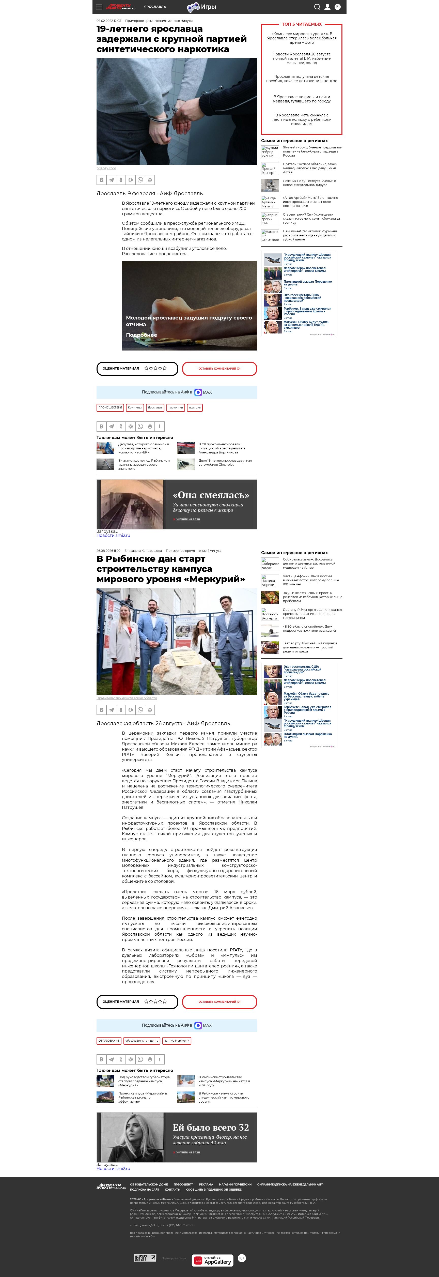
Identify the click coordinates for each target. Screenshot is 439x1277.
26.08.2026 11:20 (108, 551)
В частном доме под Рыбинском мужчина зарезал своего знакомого (144, 464)
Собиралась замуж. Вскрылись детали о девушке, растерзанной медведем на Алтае (309, 563)
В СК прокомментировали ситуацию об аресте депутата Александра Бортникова (222, 448)
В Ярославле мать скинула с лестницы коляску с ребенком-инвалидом (302, 119)
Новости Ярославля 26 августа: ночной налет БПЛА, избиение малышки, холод (302, 58)
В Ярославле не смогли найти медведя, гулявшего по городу (302, 99)
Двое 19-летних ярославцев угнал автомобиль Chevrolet (225, 462)
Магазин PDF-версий (235, 1184)
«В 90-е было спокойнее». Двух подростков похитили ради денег (310, 628)
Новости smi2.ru (113, 535)
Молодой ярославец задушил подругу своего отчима (189, 321)
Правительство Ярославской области (127, 698)
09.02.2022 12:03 (109, 21)
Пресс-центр (183, 1184)
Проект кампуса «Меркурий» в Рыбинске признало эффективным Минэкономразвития (132, 1099)
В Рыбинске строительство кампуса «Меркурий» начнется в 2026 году (224, 1081)
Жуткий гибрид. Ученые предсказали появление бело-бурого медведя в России (312, 151)
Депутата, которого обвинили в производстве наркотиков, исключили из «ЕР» (143, 448)
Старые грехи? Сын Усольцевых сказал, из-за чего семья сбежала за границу (311, 218)
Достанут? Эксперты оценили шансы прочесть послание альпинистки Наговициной (312, 614)
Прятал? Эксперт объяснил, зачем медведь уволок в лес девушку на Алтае (310, 168)
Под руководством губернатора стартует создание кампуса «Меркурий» (144, 1081)
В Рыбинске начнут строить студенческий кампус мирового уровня (224, 1097)
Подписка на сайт (144, 1189)
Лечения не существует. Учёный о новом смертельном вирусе (309, 183)
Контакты (172, 1189)
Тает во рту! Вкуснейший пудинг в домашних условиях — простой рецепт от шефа (310, 647)
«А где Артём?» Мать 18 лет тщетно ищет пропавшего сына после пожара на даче (310, 202)
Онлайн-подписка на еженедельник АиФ (290, 1184)
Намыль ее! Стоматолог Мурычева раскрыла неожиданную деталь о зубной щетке (310, 235)
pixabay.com (106, 168)
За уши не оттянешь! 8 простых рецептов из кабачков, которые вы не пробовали (312, 597)
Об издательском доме (149, 1184)
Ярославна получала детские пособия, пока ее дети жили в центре (301, 78)
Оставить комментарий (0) (220, 368)
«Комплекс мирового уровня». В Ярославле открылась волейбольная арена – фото (302, 38)
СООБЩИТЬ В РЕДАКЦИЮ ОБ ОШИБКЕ (214, 1189)
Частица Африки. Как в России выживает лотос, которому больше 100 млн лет (311, 580)
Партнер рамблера (174, 1258)
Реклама (206, 1184)
